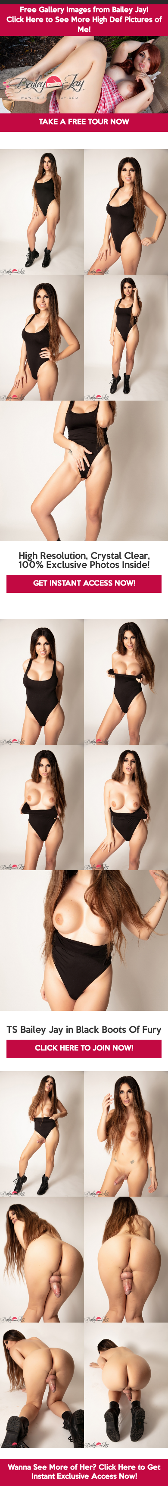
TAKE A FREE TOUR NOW (84, 122)
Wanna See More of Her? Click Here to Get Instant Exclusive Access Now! (84, 1472)
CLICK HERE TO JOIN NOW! (84, 1048)
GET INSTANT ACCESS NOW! (84, 583)
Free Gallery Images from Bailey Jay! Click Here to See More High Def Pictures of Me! (84, 20)
